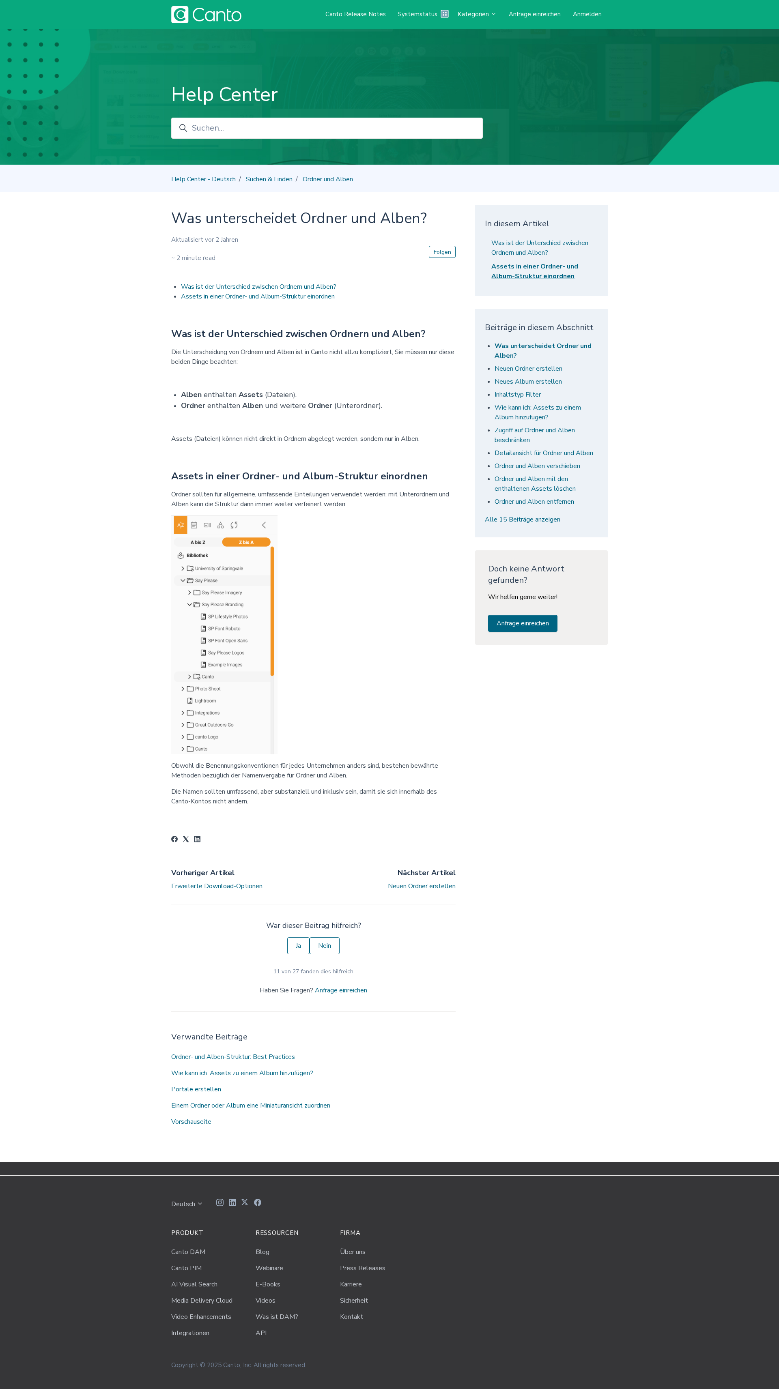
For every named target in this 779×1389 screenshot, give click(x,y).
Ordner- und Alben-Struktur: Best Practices (233, 1056)
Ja (298, 945)
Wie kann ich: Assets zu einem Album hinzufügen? (242, 1073)
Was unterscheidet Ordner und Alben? (543, 350)
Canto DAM (188, 1251)
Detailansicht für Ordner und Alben (544, 453)
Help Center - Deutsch (203, 179)
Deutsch (184, 1204)
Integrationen (190, 1333)
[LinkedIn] (197, 840)
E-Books (268, 1284)
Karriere (351, 1284)
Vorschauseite (191, 1121)
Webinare (269, 1268)
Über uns (353, 1251)
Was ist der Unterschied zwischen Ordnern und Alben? (258, 286)
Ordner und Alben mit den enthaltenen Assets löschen (535, 483)
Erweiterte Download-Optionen (217, 886)
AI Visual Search (194, 1284)
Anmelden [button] (587, 14)
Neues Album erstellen (528, 381)
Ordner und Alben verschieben (537, 466)
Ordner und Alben (328, 179)
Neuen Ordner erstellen (422, 886)
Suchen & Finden (269, 179)
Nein (324, 945)
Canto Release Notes (355, 14)
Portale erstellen (196, 1089)
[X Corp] (186, 840)
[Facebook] (174, 840)
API (261, 1333)
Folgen (442, 252)
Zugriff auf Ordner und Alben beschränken (535, 435)
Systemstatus (417, 14)
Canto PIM (186, 1268)
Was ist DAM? (277, 1316)
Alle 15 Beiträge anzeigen (522, 519)
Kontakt (351, 1316)
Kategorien (474, 14)
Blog (262, 1251)
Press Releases (362, 1268)
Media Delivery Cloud (201, 1300)
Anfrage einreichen (535, 14)
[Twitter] (245, 1204)
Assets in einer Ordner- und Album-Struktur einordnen (258, 296)
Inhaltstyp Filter (518, 394)
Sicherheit (354, 1300)
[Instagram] (220, 1204)
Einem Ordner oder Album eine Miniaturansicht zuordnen (250, 1105)
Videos (265, 1300)
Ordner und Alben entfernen (534, 501)
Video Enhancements (201, 1316)
